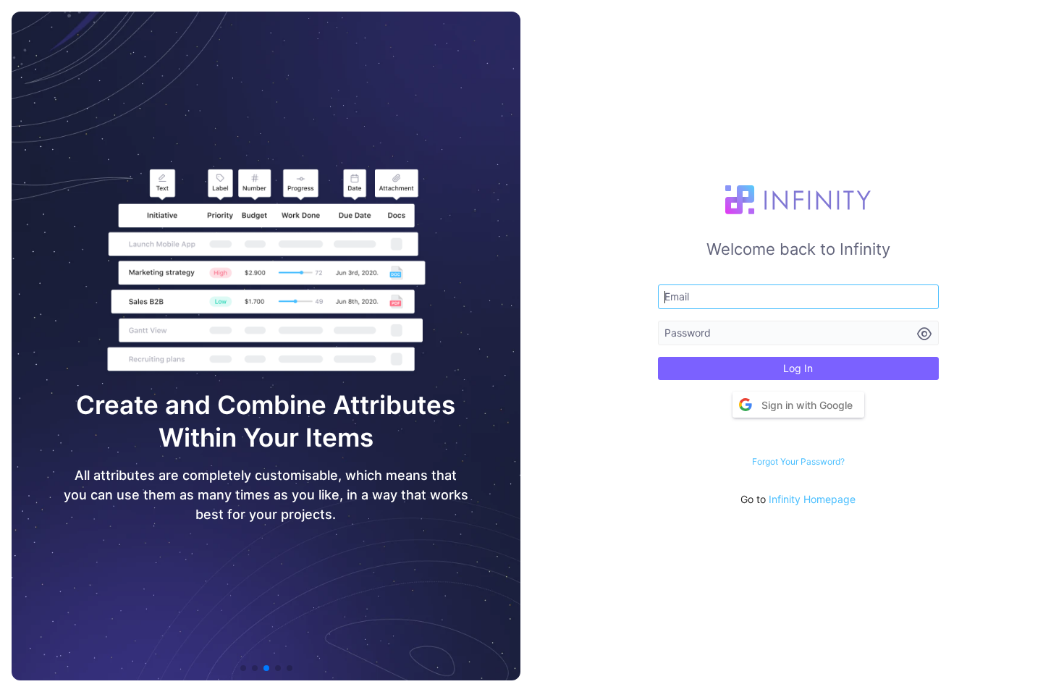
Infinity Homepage (812, 499)
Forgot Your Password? (798, 461)
